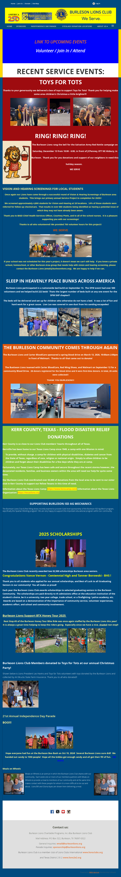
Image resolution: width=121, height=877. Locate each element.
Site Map (35, 3)
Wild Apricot (94, 872)
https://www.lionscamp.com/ (62, 488)
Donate (27, 3)
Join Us (20, 3)
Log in (98, 3)
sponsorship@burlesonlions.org (69, 847)
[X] (58, 812)
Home (13, 3)
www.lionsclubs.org (93, 852)
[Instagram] (69, 812)
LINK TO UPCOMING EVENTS (60, 42)
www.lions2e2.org (72, 857)
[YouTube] (63, 812)
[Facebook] (52, 812)
